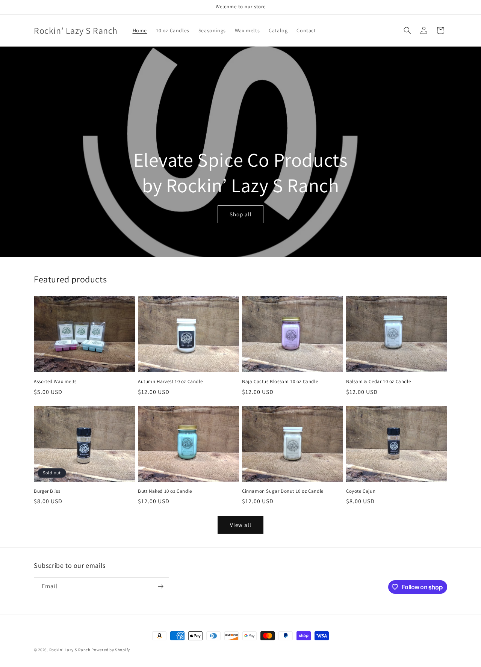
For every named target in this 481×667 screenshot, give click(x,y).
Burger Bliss (47, 491)
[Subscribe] (160, 586)
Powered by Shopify (110, 649)
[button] (407, 30)
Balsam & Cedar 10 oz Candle (378, 382)
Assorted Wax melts (55, 382)
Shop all (241, 214)
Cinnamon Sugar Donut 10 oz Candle (283, 491)
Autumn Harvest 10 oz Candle (170, 382)
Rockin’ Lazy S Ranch (70, 649)
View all (240, 524)
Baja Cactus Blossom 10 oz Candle (280, 382)
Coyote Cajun (360, 491)
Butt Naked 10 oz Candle (165, 491)
